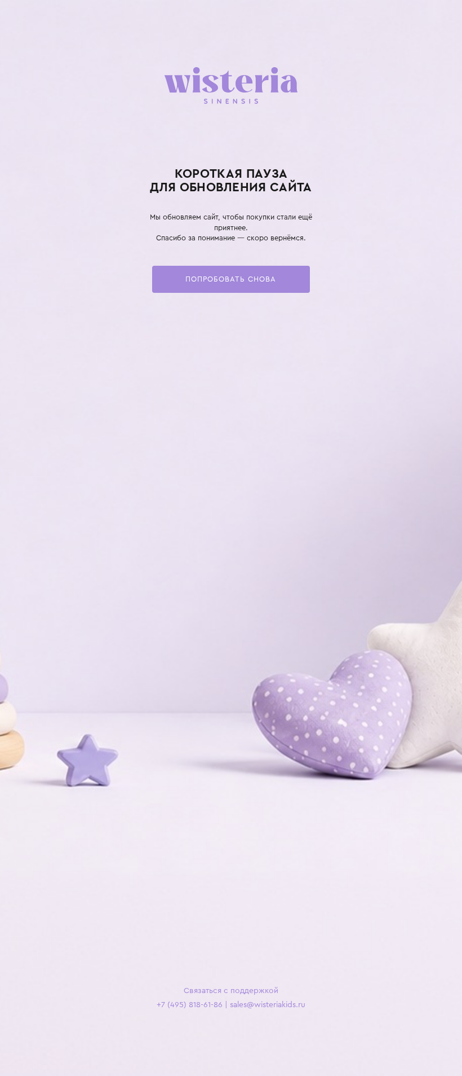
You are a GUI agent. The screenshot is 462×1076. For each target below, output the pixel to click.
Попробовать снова (230, 279)
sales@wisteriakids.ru (267, 1004)
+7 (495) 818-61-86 (190, 1004)
